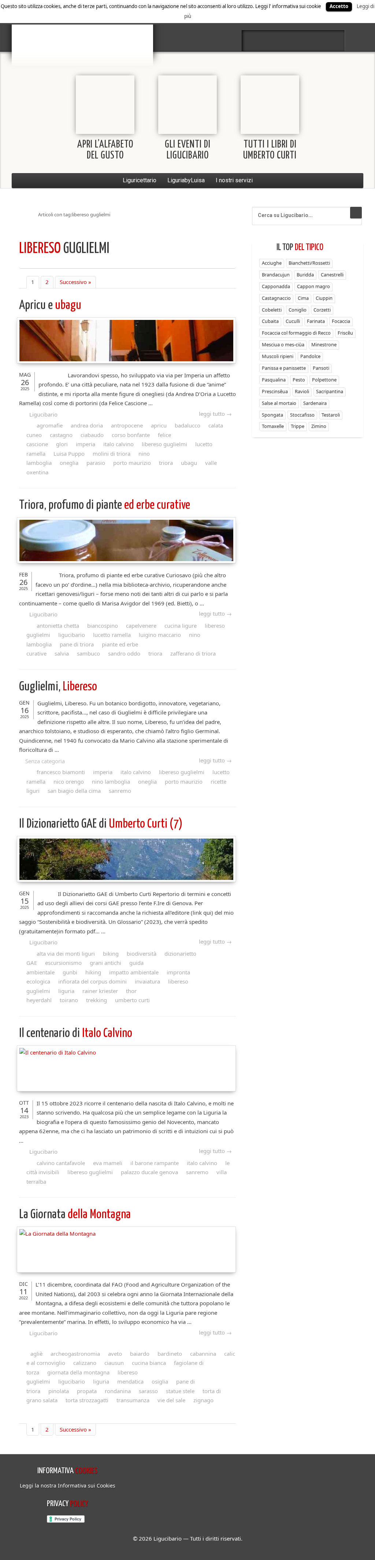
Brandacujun (276, 274)
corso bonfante (131, 434)
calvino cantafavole (61, 1163)
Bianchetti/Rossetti (309, 263)
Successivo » (75, 281)
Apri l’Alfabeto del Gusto (105, 150)
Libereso (58, 687)
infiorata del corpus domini (92, 981)
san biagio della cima (74, 790)
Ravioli (302, 391)
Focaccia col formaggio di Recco (296, 332)
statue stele (180, 1391)
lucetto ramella (112, 634)
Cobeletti (272, 309)
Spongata (272, 414)
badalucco (187, 425)
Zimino (318, 426)
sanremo (120, 790)
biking (111, 953)
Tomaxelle (273, 426)
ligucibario (71, 634)
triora (166, 462)
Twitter (274, 40)
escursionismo (63, 962)
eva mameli (107, 1163)
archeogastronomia (75, 1353)
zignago (203, 1400)
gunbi (70, 972)
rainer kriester (100, 990)
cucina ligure (180, 625)
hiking (93, 972)
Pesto (299, 379)
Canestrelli (332, 274)
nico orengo (68, 781)
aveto (115, 1353)
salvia (62, 653)
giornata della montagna (78, 1372)
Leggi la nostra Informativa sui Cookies (67, 1485)
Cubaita (270, 321)
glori (62, 444)
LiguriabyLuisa (186, 180)
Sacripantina (329, 391)
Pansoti (321, 368)
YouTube (332, 40)
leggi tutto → (215, 413)
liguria (66, 990)
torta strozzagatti (87, 1400)
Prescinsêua (275, 391)
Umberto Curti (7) (101, 824)
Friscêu (345, 332)
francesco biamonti (61, 772)
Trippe (297, 426)
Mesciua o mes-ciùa (283, 344)
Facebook (254, 40)
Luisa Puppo (69, 453)
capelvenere (141, 625)
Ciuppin (324, 298)
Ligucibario (43, 414)
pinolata (58, 1391)
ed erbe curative (104, 505)
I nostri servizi (234, 180)
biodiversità (141, 953)
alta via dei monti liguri (66, 953)
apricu (159, 425)
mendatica (130, 1381)
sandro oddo (124, 653)
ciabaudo (92, 434)
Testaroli (331, 414)
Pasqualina (274, 379)
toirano (69, 1000)
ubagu (50, 305)
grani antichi (105, 962)
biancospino (102, 625)
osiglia (160, 1381)
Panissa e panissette (284, 368)
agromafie (50, 425)
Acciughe (272, 263)
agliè (36, 1353)
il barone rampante (154, 1163)
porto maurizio (132, 462)
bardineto (169, 1353)
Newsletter (313, 40)
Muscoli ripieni (277, 356)
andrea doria (87, 425)
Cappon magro (313, 286)
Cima (303, 298)
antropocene (127, 425)
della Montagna (75, 1215)
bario (82, 27)
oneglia (69, 462)
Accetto (339, 6)
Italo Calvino (75, 1033)
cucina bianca (149, 1362)
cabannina (203, 1353)
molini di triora (111, 453)
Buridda (305, 274)
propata (87, 1391)
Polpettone (324, 379)
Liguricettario (139, 180)
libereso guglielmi (164, 444)
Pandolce (310, 356)
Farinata (316, 321)
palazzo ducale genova (149, 1172)
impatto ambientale (134, 972)
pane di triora (77, 644)
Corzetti (322, 309)
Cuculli (293, 321)
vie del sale (171, 1400)
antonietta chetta (58, 625)
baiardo (139, 1353)
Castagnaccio (276, 298)
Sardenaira (315, 403)
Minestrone (324, 344)
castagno (61, 434)
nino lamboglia (111, 781)
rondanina (118, 1391)
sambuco (88, 653)
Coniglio (298, 309)
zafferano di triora (193, 653)
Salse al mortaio (279, 403)
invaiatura (147, 981)
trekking (96, 1000)
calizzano (84, 1362)
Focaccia (341, 321)
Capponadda (276, 286)
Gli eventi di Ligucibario (188, 150)
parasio (95, 462)
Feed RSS (293, 40)
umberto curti (132, 1000)
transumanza (132, 1400)
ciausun (114, 1362)
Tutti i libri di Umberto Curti (270, 150)
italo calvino (118, 444)
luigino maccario (160, 634)
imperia (85, 444)
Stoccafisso (302, 414)
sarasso (148, 1391)
